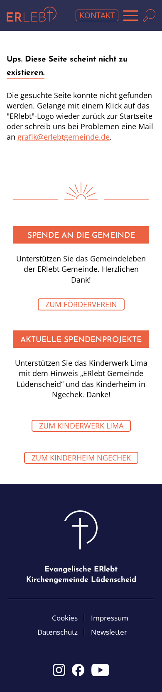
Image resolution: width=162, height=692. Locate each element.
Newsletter (109, 632)
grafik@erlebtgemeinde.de (63, 137)
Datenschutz (57, 632)
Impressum (109, 618)
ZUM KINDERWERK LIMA (81, 426)
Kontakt (97, 15)
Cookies (65, 618)
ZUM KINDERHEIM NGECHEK (81, 458)
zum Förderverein (81, 304)
